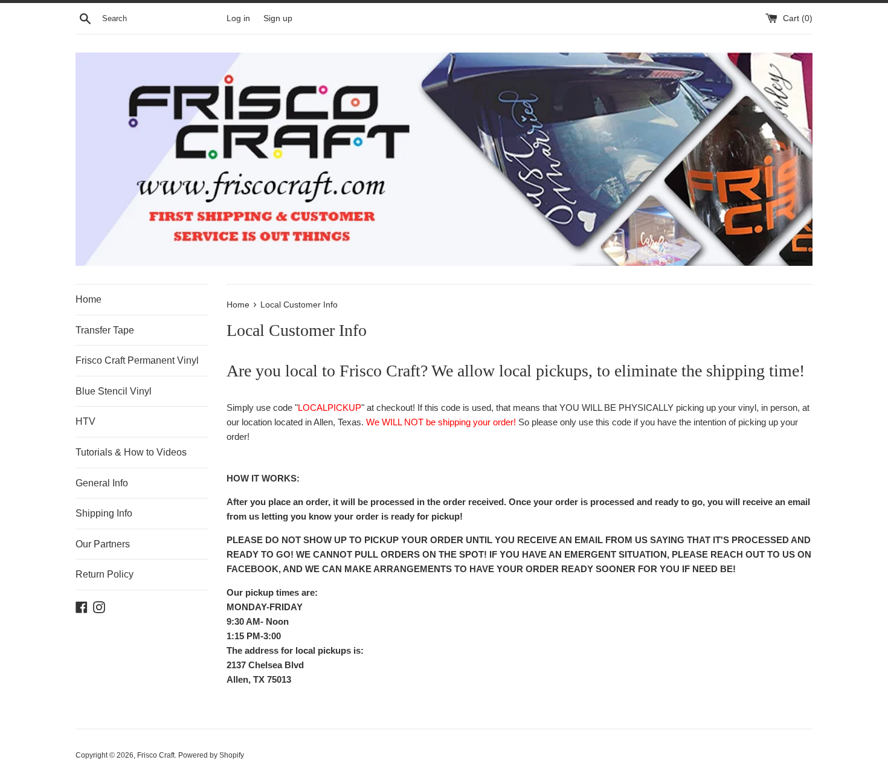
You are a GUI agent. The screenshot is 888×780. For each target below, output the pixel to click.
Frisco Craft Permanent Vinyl (137, 360)
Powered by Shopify (211, 755)
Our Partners (103, 544)
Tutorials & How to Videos (131, 452)
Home (88, 299)
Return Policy (105, 574)
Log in (238, 18)
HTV (85, 421)
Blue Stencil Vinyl (114, 391)
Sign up (277, 18)
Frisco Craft (156, 755)
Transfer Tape (105, 330)
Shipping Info (104, 513)
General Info (102, 483)
